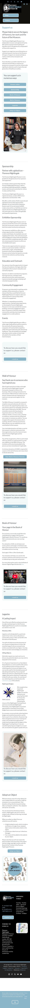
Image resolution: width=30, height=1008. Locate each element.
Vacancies (17, 968)
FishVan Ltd (22, 970)
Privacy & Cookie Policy (25, 995)
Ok (15, 1002)
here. (22, 564)
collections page (6, 680)
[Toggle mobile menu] (27, 4)
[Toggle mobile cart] (24, 4)
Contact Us (10, 968)
